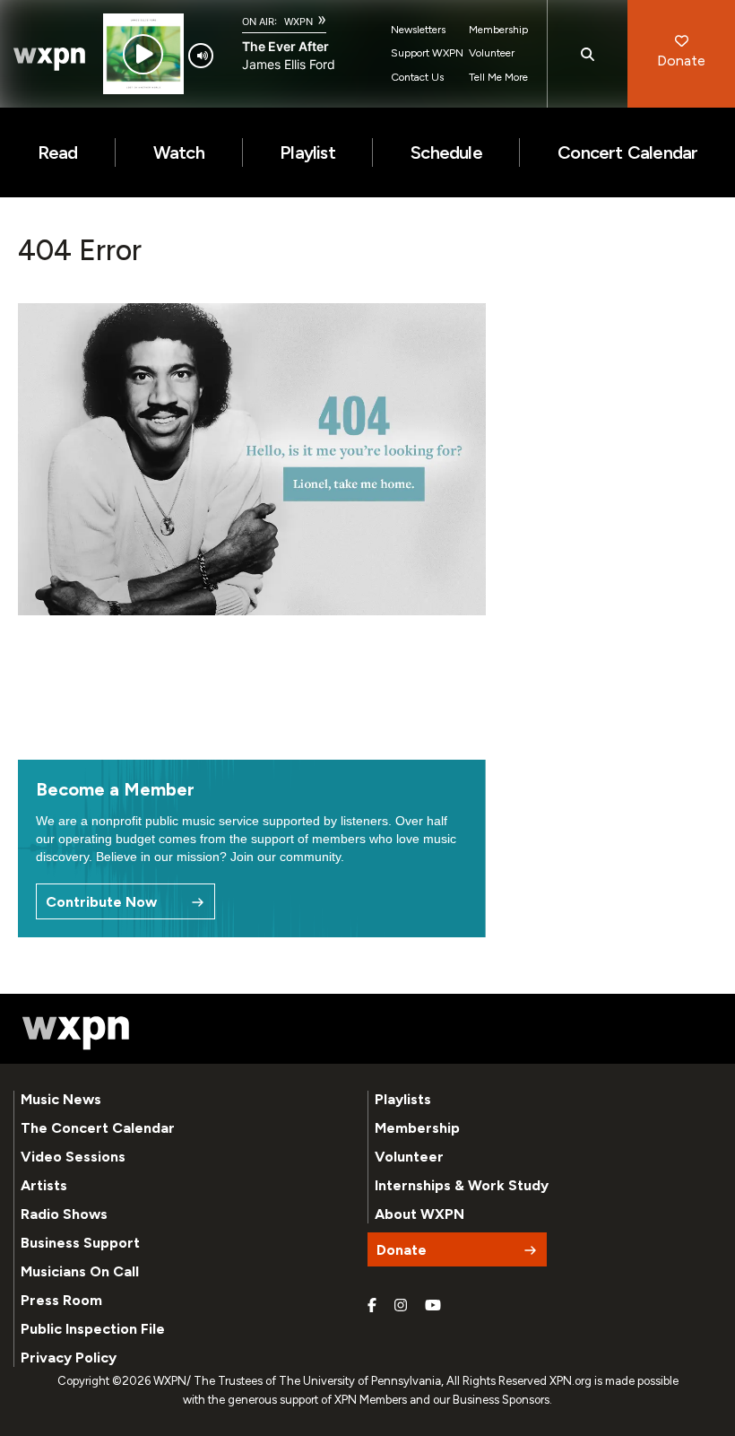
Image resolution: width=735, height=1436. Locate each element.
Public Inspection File (93, 1328)
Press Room (61, 1300)
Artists (44, 1185)
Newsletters (418, 29)
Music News (61, 1099)
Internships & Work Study (462, 1185)
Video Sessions (73, 1156)
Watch (178, 152)
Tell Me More (498, 77)
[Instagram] (400, 1306)
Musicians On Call (80, 1271)
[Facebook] (372, 1306)
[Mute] (200, 55)
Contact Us (417, 77)
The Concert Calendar (98, 1127)
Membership (498, 29)
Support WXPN (427, 53)
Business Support (80, 1242)
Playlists (403, 1099)
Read (58, 152)
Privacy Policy (69, 1357)
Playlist (307, 152)
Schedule (446, 152)
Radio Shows (64, 1214)
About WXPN (419, 1214)
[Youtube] (433, 1306)
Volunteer (491, 53)
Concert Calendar (627, 152)
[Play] (143, 54)
